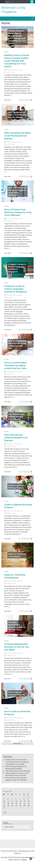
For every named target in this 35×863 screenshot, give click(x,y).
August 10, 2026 (10, 221)
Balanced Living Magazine (14, 70)
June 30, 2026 (9, 297)
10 (4, 801)
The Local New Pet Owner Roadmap (18, 771)
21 (20, 803)
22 (24, 803)
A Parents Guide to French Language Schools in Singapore (15, 289)
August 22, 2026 (10, 72)
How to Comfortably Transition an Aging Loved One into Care (15, 365)
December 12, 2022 (10, 655)
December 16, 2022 (10, 513)
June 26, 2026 (9, 374)
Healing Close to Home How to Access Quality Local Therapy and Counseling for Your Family (16, 61)
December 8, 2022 (10, 720)
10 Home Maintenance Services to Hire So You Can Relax (16, 647)
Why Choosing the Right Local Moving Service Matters (17, 136)
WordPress (13, 851)
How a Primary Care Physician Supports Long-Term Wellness (18, 212)
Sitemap (24, 860)
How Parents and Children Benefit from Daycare (16, 438)
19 (12, 803)
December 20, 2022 (10, 446)
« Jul (4, 812)
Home (6, 52)
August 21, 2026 (10, 144)
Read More (7, 100)
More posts (17, 743)
